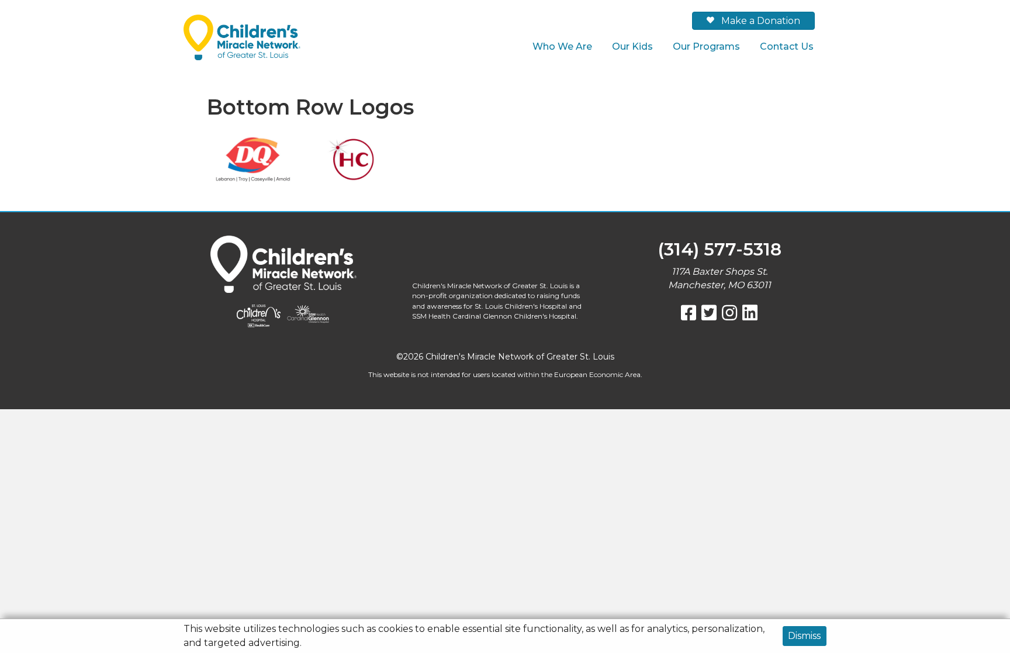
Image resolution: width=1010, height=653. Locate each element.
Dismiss (804, 635)
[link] (562, 46)
